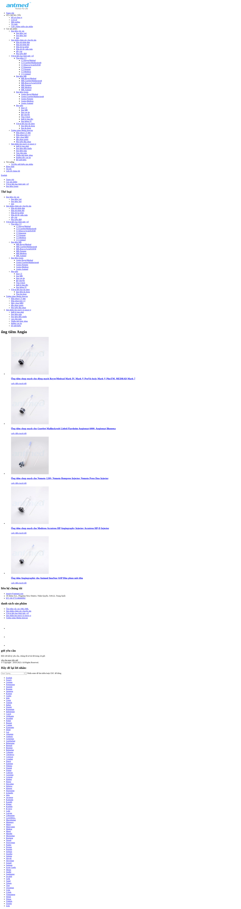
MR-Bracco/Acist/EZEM (31, 83)
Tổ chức (14, 24)
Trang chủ (10, 13)
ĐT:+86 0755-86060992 (15, 598)
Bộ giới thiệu (21, 160)
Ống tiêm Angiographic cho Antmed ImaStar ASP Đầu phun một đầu (47, 578)
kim (17, 38)
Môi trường (15, 22)
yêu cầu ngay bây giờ (9, 660)
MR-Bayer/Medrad (28, 78)
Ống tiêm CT (21, 58)
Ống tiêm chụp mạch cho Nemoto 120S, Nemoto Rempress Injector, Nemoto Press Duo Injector (59, 478)
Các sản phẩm (11, 182)
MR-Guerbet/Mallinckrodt (31, 81)
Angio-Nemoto (27, 99)
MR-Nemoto (26, 85)
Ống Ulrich (25, 117)
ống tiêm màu (21, 151)
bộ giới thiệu (16, 326)
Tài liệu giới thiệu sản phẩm (22, 164)
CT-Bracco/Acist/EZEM (31, 65)
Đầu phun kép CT (23, 135)
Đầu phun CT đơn (23, 133)
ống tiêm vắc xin (17, 31)
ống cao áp (25, 112)
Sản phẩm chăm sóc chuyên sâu (23, 40)
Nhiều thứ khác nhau (24, 155)
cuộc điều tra (16, 383)
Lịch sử (14, 20)
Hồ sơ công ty (16, 17)
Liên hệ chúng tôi (13, 171)
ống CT (24, 108)
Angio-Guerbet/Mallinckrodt (32, 96)
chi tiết (23, 383)
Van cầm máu (21, 153)
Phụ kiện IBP (21, 54)
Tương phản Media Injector (22, 130)
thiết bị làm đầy (27, 119)
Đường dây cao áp (23, 157)
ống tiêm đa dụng (28, 126)
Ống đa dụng (21, 294)
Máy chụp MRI (22, 137)
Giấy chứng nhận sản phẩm (22, 26)
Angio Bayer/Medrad (29, 94)
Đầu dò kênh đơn (23, 42)
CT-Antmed (26, 74)
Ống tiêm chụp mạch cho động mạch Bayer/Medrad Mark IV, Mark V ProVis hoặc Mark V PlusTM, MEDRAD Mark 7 (73, 378)
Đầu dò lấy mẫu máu (24, 49)
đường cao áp (16, 323)
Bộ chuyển (25, 115)
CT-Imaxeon (26, 67)
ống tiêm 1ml (21, 33)
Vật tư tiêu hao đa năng (25, 124)
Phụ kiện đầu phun (23, 142)
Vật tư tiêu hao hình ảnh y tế (22, 56)
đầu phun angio (22, 139)
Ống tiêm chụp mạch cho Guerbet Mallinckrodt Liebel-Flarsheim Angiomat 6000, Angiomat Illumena (63, 428)
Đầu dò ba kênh (22, 47)
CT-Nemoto (26, 69)
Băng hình (10, 166)
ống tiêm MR (21, 76)
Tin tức (9, 169)
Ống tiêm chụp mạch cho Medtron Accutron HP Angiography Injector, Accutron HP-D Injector (60, 528)
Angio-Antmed (27, 103)
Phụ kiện (19, 105)
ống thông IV (26, 121)
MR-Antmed (26, 90)
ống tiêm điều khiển (24, 148)
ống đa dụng (26, 128)
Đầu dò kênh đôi (22, 45)
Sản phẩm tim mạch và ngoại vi (23, 144)
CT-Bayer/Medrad (28, 60)
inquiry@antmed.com (14, 594)
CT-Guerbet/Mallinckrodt (31, 63)
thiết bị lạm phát (22, 146)
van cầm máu (16, 319)
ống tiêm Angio (22, 92)
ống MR (24, 110)
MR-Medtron (26, 87)
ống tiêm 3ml (21, 35)
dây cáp (19, 51)
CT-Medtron (26, 72)
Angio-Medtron (27, 101)
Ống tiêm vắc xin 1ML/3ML (17, 609)
